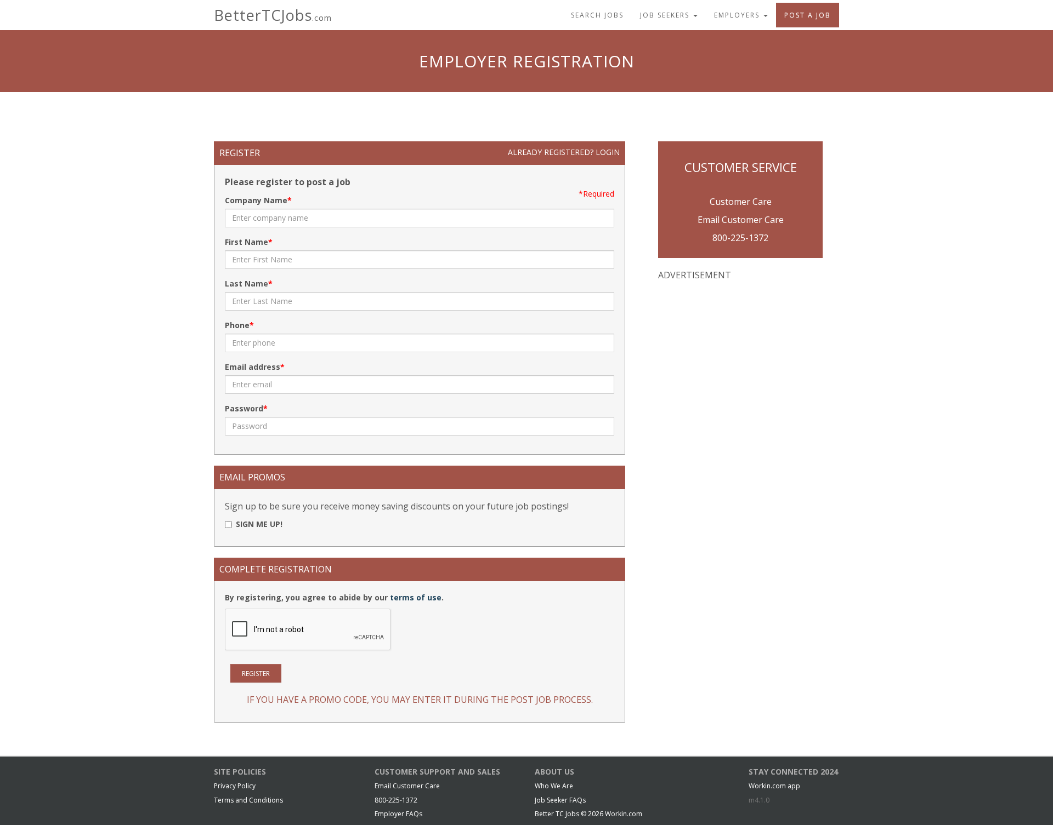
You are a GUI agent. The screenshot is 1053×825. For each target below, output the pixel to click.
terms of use (415, 597)
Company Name (256, 200)
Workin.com (623, 813)
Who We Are (554, 785)
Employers (738, 15)
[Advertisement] (740, 361)
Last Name (246, 283)
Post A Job (807, 15)
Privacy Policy (235, 785)
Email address (252, 367)
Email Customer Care (741, 220)
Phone (237, 325)
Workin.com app (774, 785)
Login (608, 152)
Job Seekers (666, 15)
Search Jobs (597, 15)
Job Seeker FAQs (560, 800)
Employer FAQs (398, 813)
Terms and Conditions (248, 800)
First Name (246, 242)
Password (244, 408)
